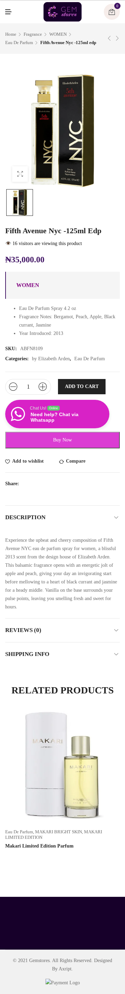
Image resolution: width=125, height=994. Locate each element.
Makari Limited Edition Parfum (39, 846)
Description (25, 517)
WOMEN (58, 34)
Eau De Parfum (19, 42)
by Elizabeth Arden (51, 358)
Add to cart (82, 386)
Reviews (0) (23, 630)
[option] (19, 202)
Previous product (109, 38)
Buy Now (62, 440)
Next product (117, 38)
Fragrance (33, 34)
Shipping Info (27, 654)
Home (10, 34)
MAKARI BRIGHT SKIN (58, 831)
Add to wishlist (28, 461)
